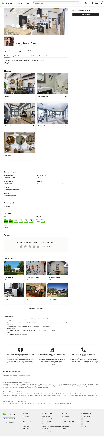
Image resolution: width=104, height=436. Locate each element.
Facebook (86, 421)
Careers (25, 419)
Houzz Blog (87, 416)
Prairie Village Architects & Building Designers (14, 394)
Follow (65, 183)
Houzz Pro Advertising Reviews (50, 423)
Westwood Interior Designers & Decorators (82, 384)
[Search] (33, 3)
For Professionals (46, 416)
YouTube (86, 424)
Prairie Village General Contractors (53, 394)
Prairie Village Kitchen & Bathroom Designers (21, 395)
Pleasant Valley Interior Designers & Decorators (84, 386)
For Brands (45, 428)
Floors (15, 322)
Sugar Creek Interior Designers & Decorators (36, 387)
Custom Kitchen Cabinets (36, 403)
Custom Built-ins (48, 403)
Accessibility (65, 423)
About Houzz (26, 416)
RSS (85, 426)
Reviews (41, 56)
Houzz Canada (65, 416)
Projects (13, 56)
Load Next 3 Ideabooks (35, 308)
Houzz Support (65, 426)
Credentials (34, 56)
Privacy (24, 421)
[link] (6, 227)
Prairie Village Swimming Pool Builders (20, 397)
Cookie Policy (26, 426)
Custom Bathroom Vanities (66, 403)
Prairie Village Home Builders (70, 394)
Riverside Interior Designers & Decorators (13, 387)
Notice (29, 421)
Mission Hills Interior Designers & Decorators (59, 384)
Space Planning (25, 403)
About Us (7, 56)
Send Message (85, 14)
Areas (27, 56)
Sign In (63, 431)
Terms (24, 423)
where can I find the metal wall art (22, 338)
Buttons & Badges (46, 431)
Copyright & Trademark (28, 431)
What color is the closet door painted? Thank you (26, 330)
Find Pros (9, 3)
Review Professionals (67, 419)
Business (20, 56)
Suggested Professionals (68, 421)
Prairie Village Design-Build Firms (35, 394)
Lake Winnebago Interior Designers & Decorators (32, 386)
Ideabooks (49, 56)
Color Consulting (16, 403)
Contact (64, 428)
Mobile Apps (26, 428)
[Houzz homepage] (3, 3)
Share (23, 51)
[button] (36, 222)
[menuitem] (10, 3)
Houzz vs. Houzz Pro (47, 419)
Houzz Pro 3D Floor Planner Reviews (51, 426)
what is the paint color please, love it (23, 319)
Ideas (27, 3)
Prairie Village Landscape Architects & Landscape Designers (68, 395)
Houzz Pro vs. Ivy (46, 421)
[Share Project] (33, 96)
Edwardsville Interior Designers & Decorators (14, 384)
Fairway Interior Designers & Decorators (37, 384)
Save (31, 51)
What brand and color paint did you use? (24, 326)
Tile (15, 334)
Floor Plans (56, 403)
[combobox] (56, 3)
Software (19, 3)
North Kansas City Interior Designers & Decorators (58, 386)
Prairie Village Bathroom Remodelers (42, 395)
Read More (6, 64)
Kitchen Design (7, 403)
